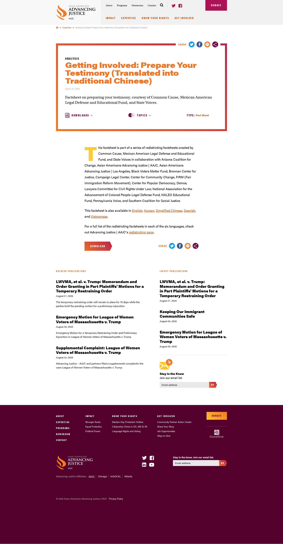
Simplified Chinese (169, 210)
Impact (111, 18)
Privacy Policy (116, 498)
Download (97, 246)
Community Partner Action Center (174, 422)
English (137, 210)
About (109, 5)
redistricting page (141, 232)
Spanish (189, 210)
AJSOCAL (115, 476)
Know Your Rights (155, 18)
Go (212, 384)
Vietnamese (99, 216)
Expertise (128, 18)
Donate (216, 5)
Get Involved (184, 18)
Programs (122, 5)
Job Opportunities (166, 431)
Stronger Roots (93, 422)
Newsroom (137, 5)
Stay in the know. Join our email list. (193, 457)
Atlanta (128, 476)
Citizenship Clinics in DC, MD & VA (129, 426)
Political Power (92, 431)
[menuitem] (109, 5)
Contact (152, 5)
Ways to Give (163, 435)
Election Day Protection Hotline (127, 422)
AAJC (91, 476)
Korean (149, 210)
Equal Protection (93, 426)
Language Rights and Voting (126, 431)
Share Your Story (165, 426)
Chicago (102, 476)
